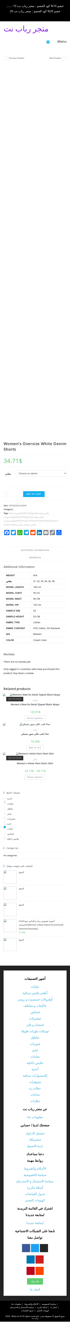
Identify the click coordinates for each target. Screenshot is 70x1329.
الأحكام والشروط (35, 1168)
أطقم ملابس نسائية (35, 993)
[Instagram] (44, 1248)
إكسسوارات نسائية (35, 1075)
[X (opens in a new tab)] (22, 15)
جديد (9, 823)
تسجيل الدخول (35, 1133)
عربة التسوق (35, 1146)
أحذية (35, 729)
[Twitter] (35, 1248)
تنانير (35, 759)
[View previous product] (6, 58)
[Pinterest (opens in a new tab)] (31, 15)
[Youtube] (39, 1259)
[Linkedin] (31, 1259)
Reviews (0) (35, 557)
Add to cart (33, 494)
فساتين (10, 833)
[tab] (35, 550)
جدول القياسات (35, 1194)
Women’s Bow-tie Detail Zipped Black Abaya (35, 704)
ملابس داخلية (13, 838)
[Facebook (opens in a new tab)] (26, 15)
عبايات (35, 700)
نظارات (35, 1101)
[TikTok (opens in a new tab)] (48, 15)
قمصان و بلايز (35, 1025)
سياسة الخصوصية (35, 1175)
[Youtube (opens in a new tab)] (44, 15)
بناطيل (10, 808)
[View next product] (64, 58)
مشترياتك (35, 1139)
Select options (35, 718)
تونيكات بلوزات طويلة (35, 1031)
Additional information (35, 550)
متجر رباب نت (26, 28)
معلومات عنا (35, 1117)
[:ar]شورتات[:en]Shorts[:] (20, 513)
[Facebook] (26, 1248)
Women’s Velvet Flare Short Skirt (35, 763)
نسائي (20, 524)
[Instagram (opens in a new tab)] (35, 15)
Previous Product (16, 58)
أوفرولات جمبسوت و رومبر (35, 999)
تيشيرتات (11, 818)
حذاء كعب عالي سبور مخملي (35, 733)
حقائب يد (35, 1088)
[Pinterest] (31, 1271)
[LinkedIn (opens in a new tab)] (40, 15)
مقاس (8, 473)
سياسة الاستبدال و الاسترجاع (35, 1181)
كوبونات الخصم (35, 1200)
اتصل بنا (35, 1289)
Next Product (55, 58)
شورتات (35, 1044)
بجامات (10, 803)
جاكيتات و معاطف (35, 1006)
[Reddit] (39, 1271)
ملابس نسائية (30, 524)
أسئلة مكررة (35, 1187)
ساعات (35, 1095)
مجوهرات (35, 1082)
